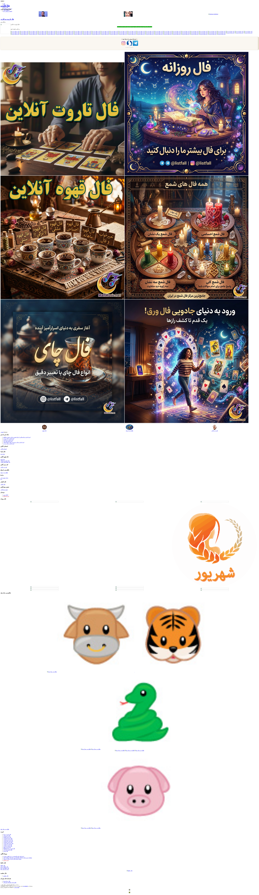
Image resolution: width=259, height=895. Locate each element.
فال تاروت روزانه (7, 834)
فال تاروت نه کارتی (7, 844)
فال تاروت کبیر (6, 835)
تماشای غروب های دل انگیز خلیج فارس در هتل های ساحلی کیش (17, 857)
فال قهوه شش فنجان (5, 462)
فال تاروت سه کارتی (7, 839)
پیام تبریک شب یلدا (5, 869)
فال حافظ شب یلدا (5, 868)
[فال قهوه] (62, 298)
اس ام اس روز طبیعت (8, 439)
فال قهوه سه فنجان (5, 460)
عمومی (2, 432)
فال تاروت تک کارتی (7, 838)
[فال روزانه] (186, 175)
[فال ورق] (186, 422)
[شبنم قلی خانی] (213, 14)
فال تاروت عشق (7, 847)
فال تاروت (5, 6)
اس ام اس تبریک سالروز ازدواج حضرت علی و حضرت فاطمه (16, 437)
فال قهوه (3, 459)
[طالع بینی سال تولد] (129, 750)
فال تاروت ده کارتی (7, 19)
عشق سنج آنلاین (4, 489)
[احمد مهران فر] (43, 16)
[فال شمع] (186, 298)
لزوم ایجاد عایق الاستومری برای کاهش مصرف (13, 856)
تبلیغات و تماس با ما (7, 11)
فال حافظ (3, 865)
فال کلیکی (3, 484)
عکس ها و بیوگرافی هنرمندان (9, 882)
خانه (4, 3)
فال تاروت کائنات (7, 837)
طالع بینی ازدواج (4, 472)
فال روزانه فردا (6, 881)
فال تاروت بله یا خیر (7, 849)
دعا (1, 479)
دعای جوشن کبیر (4, 477)
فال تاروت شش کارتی (8, 843)
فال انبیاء (3, 454)
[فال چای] (62, 422)
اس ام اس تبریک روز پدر (8, 438)
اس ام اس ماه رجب (7, 441)
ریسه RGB (5, 495)
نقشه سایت (16, 887)
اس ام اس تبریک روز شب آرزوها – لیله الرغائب (13, 442)
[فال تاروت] (62, 175)
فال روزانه (5, 7)
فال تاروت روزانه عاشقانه (9, 848)
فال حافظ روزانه (4, 866)
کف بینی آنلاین (4, 467)
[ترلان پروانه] (128, 16)
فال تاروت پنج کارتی (7, 842)
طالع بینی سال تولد (5, 829)
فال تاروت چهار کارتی (8, 841)
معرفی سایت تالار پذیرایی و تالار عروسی (12, 859)
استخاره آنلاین (6, 10)
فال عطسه (5, 875)
